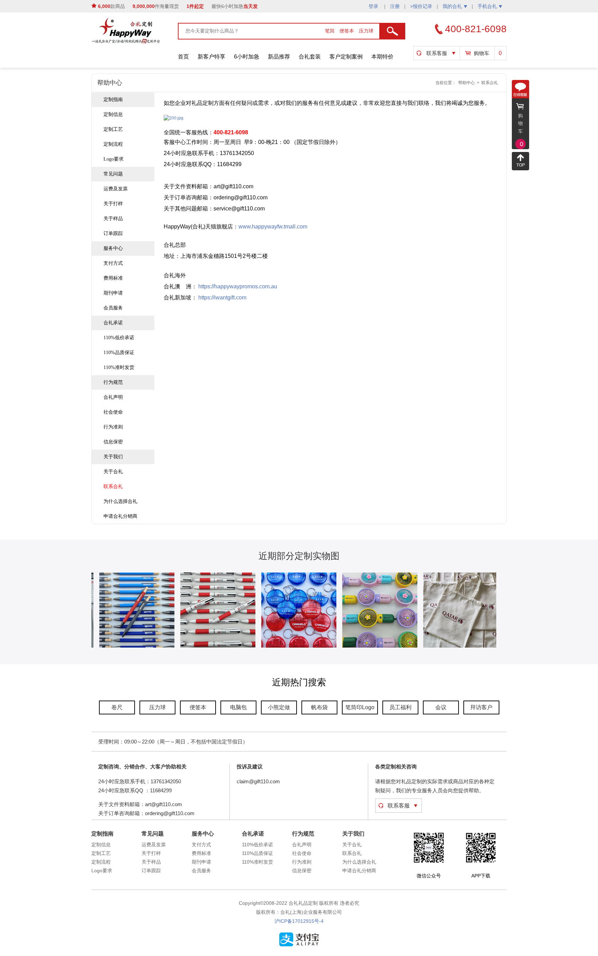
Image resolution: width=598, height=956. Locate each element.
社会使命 (113, 412)
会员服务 (113, 307)
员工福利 (400, 707)
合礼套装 (310, 57)
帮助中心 (466, 82)
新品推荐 (279, 57)
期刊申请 (113, 293)
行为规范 (113, 382)
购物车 (481, 53)
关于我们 (113, 456)
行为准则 (113, 427)
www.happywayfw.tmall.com (272, 226)
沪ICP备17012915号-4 (299, 921)
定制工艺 (113, 129)
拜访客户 (481, 707)
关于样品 (113, 218)
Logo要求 (113, 159)
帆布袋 (319, 707)
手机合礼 (487, 6)
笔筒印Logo (359, 707)
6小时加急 (246, 57)
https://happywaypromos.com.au (237, 286)
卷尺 (117, 707)
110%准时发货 (118, 367)
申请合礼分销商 (120, 516)
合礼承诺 (113, 322)
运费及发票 (115, 188)
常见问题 (113, 174)
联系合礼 (489, 82)
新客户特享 (211, 57)
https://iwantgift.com (222, 297)
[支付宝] (299, 945)
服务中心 (113, 248)
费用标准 (113, 278)
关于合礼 (113, 471)
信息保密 (113, 441)
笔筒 (330, 31)
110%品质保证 (118, 352)
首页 (183, 57)
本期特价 (382, 57)
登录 (374, 6)
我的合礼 (452, 6)
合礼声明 (113, 397)
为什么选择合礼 (120, 501)
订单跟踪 (113, 233)
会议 (440, 707)
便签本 (347, 31)
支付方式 (113, 263)
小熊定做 (279, 707)
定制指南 (113, 99)
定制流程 (113, 144)
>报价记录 (421, 6)
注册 (395, 6)
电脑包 (238, 707)
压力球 (366, 31)
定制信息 (113, 114)
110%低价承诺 (118, 337)
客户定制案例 (346, 57)
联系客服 (436, 53)
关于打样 (113, 203)
